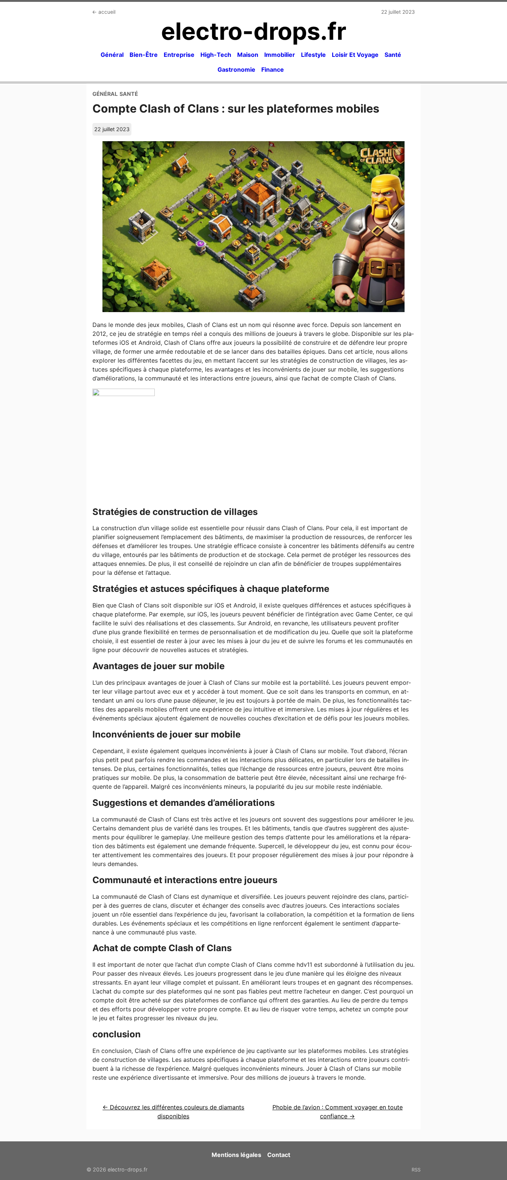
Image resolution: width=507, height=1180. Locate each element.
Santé (393, 54)
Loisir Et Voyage (355, 54)
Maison (247, 54)
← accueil (103, 12)
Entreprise (179, 54)
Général (112, 54)
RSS (416, 1170)
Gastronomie (236, 69)
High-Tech (215, 54)
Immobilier (279, 54)
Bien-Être (144, 54)
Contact (278, 1154)
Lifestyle (313, 54)
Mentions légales (236, 1154)
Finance (272, 69)
